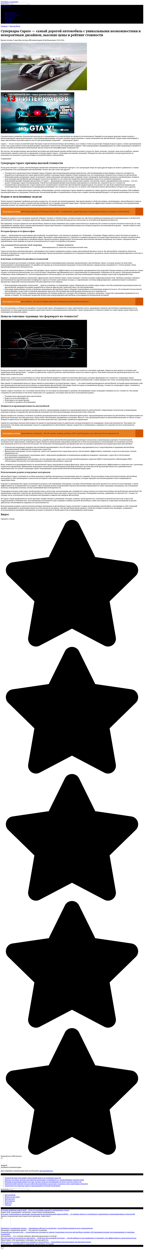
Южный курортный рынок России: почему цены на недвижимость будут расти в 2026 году (43, 1182)
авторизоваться (46, 1171)
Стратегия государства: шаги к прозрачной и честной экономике (32, 1186)
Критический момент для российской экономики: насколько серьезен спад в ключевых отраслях (46, 1184)
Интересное (10, 17)
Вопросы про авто (12, 15)
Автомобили (10, 13)
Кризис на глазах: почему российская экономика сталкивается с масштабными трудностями (44, 1180)
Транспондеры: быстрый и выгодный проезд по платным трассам (33, 1178)
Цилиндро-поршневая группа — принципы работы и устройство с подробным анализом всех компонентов (47, 1228)
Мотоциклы (10, 19)
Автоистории (6, 6)
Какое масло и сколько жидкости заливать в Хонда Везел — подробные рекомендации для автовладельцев (46, 1242)
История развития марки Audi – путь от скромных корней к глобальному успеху (35, 1210)
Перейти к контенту (9, 2)
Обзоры (8, 23)
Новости (8, 21)
